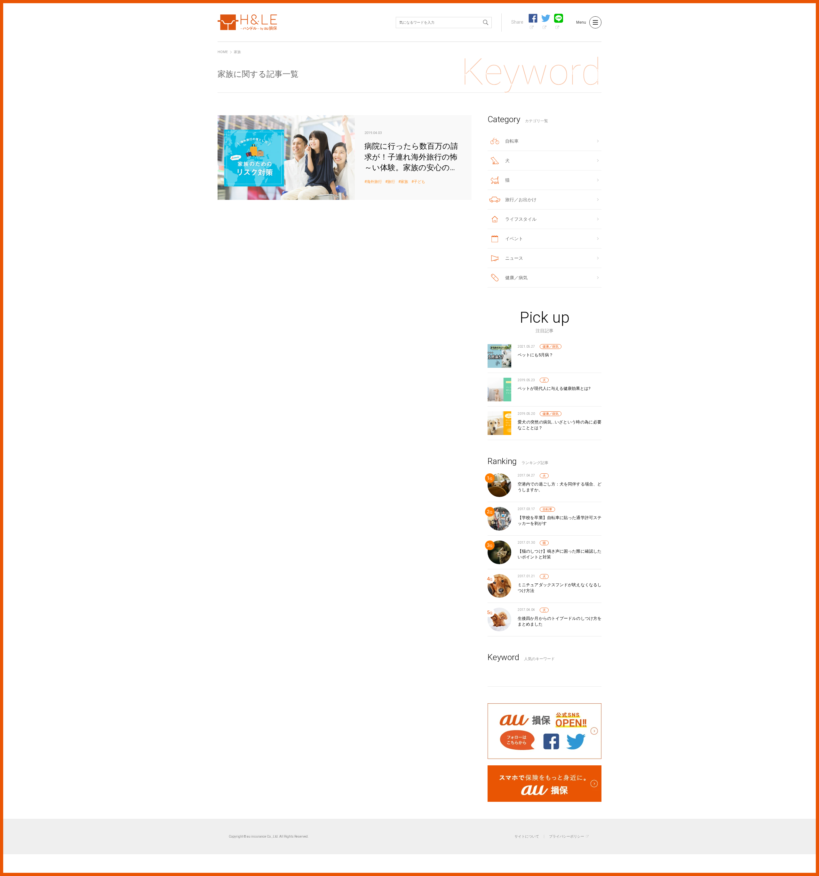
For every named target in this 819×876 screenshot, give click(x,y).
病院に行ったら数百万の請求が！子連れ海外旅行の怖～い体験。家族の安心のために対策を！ (345, 157)
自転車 (547, 509)
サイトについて (526, 836)
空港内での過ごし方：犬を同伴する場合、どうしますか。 (559, 487)
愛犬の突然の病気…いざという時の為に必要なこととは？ (559, 425)
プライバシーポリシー (566, 836)
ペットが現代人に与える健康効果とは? (554, 388)
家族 (404, 182)
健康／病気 (551, 346)
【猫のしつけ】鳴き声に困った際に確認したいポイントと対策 (559, 554)
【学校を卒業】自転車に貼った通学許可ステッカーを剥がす (559, 520)
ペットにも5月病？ (535, 354)
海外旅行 (374, 182)
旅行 (391, 182)
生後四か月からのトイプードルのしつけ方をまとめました (559, 621)
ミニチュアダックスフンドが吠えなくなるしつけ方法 (559, 587)
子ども (419, 182)
